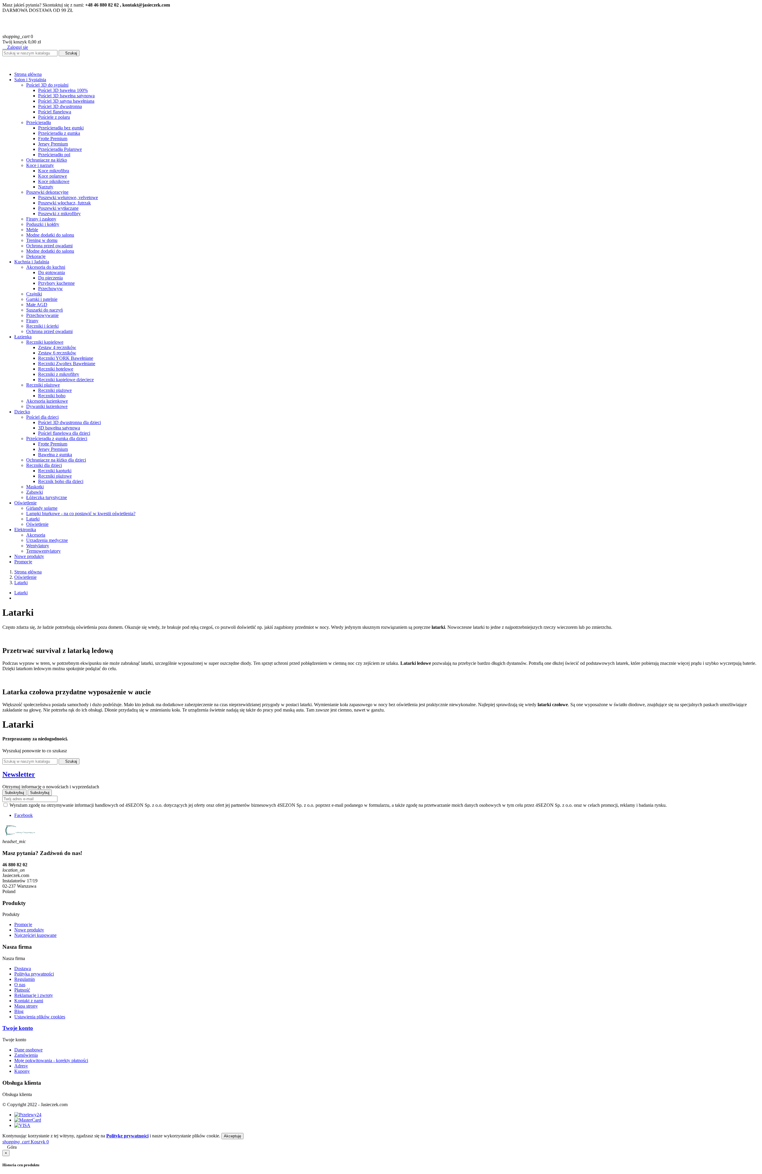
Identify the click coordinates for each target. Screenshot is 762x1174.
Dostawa (22, 968)
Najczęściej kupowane (35, 935)
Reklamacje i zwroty (33, 995)
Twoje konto (17, 1028)
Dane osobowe (28, 1049)
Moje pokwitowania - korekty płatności (51, 1060)
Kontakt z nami (28, 1000)
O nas (19, 984)
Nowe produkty (29, 929)
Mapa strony (26, 1006)
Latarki (21, 592)
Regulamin (24, 979)
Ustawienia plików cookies (39, 1016)
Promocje (23, 924)
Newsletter (18, 774)
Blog (19, 1011)
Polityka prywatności (34, 973)
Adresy (21, 1065)
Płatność (22, 989)
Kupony (22, 1071)
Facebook (23, 815)
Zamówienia (26, 1055)
